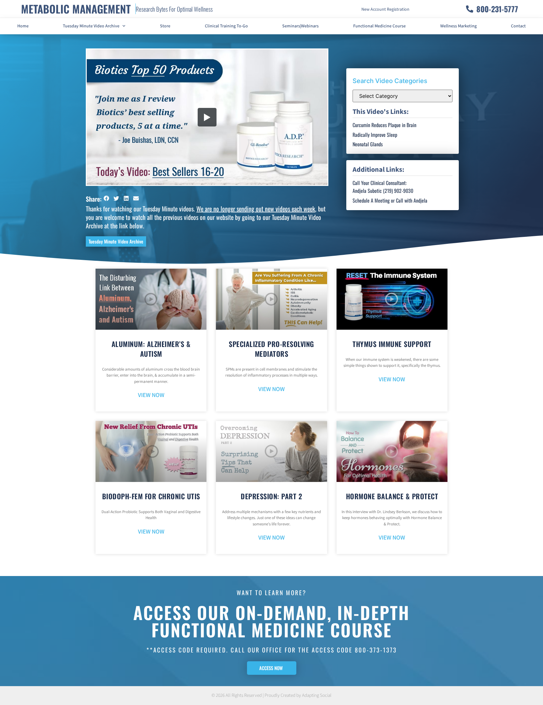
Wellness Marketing (458, 26)
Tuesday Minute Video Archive (91, 26)
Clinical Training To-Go (226, 26)
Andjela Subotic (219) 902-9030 (383, 190)
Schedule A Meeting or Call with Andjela (390, 200)
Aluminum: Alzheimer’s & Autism (151, 349)
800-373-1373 (376, 649)
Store (165, 26)
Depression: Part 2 (271, 496)
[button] (106, 198)
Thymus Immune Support (392, 344)
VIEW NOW (151, 395)
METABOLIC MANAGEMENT (76, 9)
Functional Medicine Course (379, 26)
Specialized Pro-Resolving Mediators (271, 349)
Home (23, 26)
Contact (518, 26)
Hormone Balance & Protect (392, 496)
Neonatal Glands (368, 144)
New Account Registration (385, 9)
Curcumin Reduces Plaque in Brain (384, 125)
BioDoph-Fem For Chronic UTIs (151, 496)
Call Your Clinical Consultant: (380, 183)
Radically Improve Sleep (375, 134)
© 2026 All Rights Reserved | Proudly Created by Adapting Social (271, 695)
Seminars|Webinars (300, 26)
